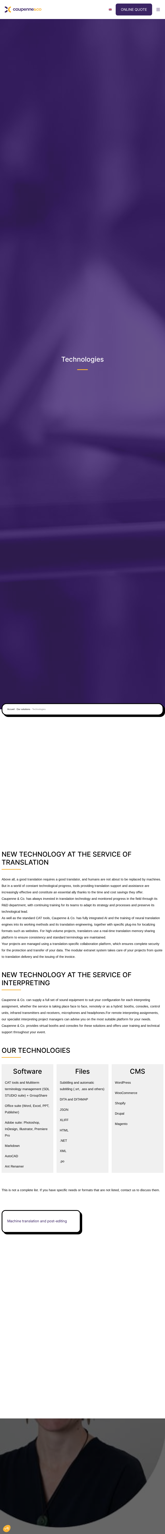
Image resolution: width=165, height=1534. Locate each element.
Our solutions (23, 709)
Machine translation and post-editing (37, 1221)
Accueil (11, 709)
